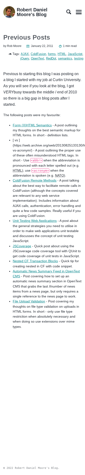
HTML (62, 54)
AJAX (25, 54)
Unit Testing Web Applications (35, 221)
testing (78, 58)
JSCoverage (22, 246)
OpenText (37, 58)
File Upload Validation (29, 301)
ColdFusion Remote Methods (34, 180)
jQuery (24, 58)
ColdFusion (38, 54)
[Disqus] (42, 392)
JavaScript (75, 54)
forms (52, 54)
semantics (65, 58)
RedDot (51, 58)
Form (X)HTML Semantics (32, 125)
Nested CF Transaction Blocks (35, 261)
